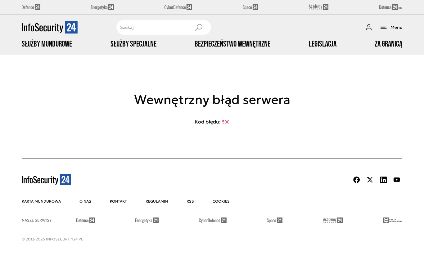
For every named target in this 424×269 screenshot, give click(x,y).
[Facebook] (356, 180)
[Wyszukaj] (198, 27)
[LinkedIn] (383, 180)
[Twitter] (370, 180)
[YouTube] (396, 180)
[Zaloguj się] (368, 27)
